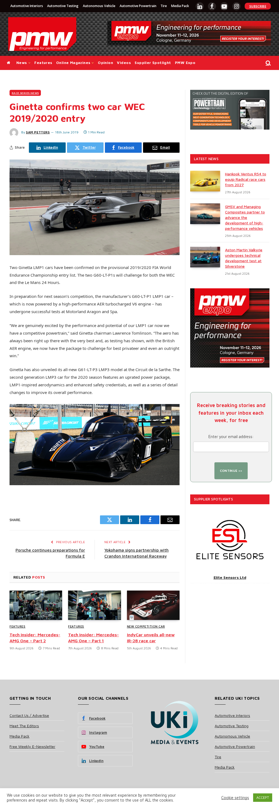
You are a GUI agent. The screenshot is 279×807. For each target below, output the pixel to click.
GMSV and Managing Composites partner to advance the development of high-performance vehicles (245, 217)
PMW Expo (185, 62)
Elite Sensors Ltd (230, 577)
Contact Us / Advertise (29, 715)
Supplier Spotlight (153, 62)
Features (43, 62)
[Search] (268, 63)
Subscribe (257, 6)
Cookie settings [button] (235, 797)
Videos (124, 62)
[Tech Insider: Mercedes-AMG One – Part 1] (94, 605)
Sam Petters (38, 132)
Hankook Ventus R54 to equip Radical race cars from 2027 (245, 179)
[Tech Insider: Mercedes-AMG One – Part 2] (36, 605)
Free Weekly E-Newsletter (32, 746)
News (21, 62)
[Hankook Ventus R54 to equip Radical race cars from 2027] (205, 181)
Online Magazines (73, 62)
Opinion (105, 62)
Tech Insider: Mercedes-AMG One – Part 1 (93, 637)
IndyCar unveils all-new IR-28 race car (151, 637)
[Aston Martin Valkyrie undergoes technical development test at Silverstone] (205, 257)
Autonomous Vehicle (99, 6)
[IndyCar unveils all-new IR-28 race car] (153, 605)
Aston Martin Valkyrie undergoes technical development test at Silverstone (243, 257)
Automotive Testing (62, 6)
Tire (163, 6)
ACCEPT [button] (262, 797)
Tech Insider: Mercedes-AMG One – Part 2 (35, 637)
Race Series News (25, 92)
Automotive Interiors (26, 6)
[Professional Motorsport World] (42, 34)
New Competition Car (146, 626)
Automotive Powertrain (138, 6)
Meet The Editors (24, 725)
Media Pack (180, 6)
